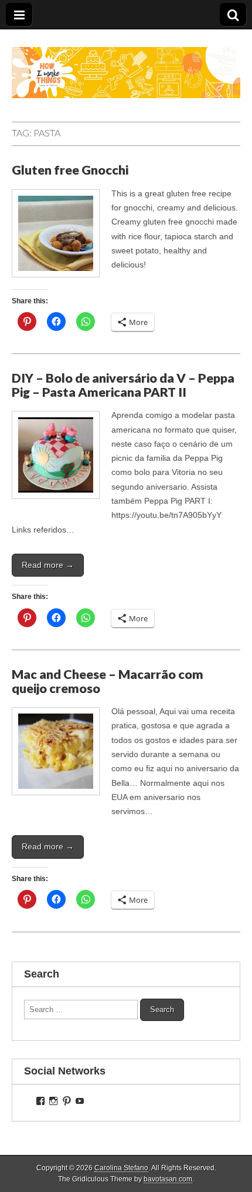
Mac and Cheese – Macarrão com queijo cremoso (107, 681)
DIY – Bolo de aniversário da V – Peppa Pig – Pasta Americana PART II (123, 385)
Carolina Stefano (121, 1167)
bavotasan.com (168, 1179)
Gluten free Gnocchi (70, 170)
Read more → (48, 565)
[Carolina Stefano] (126, 63)
